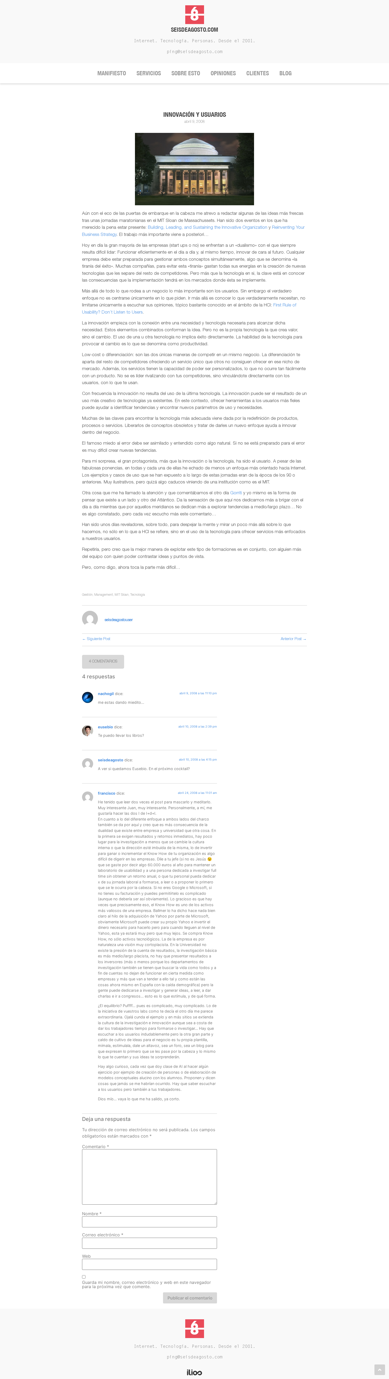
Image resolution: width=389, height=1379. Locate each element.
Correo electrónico (102, 1235)
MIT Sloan (122, 595)
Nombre (92, 1214)
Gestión (87, 595)
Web (86, 1256)
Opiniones (223, 73)
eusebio (105, 727)
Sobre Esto (185, 73)
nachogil (106, 693)
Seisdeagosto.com (194, 29)
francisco (106, 793)
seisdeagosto (110, 760)
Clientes (257, 73)
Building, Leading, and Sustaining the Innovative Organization (207, 228)
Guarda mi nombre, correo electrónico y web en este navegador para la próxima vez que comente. (146, 1284)
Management (103, 595)
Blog (285, 73)
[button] (103, 662)
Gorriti (236, 493)
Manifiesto (111, 73)
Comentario (95, 1146)
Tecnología (137, 595)
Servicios (149, 73)
